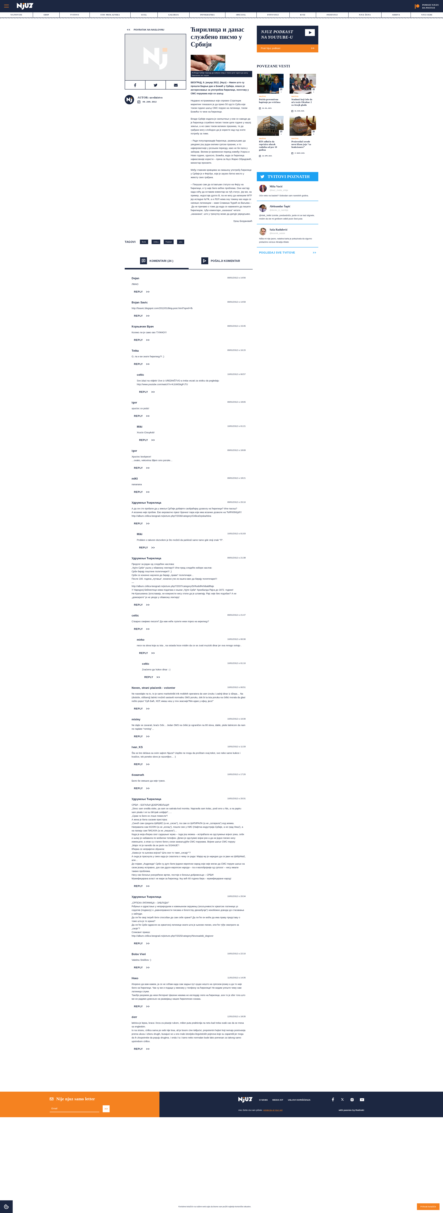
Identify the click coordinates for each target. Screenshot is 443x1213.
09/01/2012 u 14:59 (236, 302)
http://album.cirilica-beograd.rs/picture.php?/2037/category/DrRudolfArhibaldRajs (173, 586)
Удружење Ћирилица (146, 502)
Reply (138, 291)
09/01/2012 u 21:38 (236, 558)
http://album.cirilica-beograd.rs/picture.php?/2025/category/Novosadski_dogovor (172, 936)
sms (180, 242)
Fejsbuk (169, 242)
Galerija (173, 15)
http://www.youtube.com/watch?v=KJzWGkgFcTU (162, 384)
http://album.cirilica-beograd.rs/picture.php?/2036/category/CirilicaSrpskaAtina (171, 516)
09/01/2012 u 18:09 (236, 450)
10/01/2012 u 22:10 (236, 953)
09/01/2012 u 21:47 (236, 615)
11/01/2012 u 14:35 (236, 978)
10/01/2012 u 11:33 (236, 746)
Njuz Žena (365, 15)
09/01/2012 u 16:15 (236, 350)
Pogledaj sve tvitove (277, 252)
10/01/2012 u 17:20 (236, 774)
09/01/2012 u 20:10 (236, 502)
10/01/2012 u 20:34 (236, 896)
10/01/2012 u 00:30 (236, 639)
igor (134, 402)
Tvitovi (74, 15)
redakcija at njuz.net (273, 1110)
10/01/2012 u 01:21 (236, 426)
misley (136, 719)
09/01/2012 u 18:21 (236, 478)
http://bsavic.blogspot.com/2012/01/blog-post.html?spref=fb (162, 308)
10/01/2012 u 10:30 (236, 719)
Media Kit (277, 1100)
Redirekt (359, 1110)
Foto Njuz (273, 15)
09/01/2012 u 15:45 (236, 326)
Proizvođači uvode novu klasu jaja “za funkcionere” (301, 144)
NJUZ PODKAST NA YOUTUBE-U (277, 34)
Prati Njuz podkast (270, 48)
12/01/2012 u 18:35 (236, 1016)
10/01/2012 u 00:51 (236, 687)
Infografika (207, 15)
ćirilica (155, 242)
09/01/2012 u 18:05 (236, 402)
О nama (263, 1100)
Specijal (241, 15)
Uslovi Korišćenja (299, 1100)
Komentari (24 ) (161, 260)
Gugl (144, 15)
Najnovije (16, 15)
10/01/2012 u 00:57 (236, 374)
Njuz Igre (427, 15)
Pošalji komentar (225, 260)
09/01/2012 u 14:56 (236, 278)
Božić (144, 242)
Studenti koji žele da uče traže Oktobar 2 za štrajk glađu (301, 102)
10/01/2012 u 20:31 (236, 798)
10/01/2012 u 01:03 (236, 533)
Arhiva (396, 15)
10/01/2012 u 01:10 (236, 663)
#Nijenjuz (332, 15)
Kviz (302, 15)
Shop (46, 15)
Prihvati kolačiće (428, 1207)
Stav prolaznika (110, 15)
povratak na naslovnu (148, 29)
